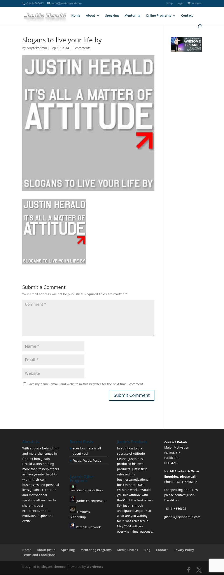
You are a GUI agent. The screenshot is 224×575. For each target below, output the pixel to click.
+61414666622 (34, 3)
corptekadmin (37, 48)
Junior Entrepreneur (90, 501)
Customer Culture (89, 490)
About (90, 15)
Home (75, 15)
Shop (169, 3)
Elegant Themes (53, 567)
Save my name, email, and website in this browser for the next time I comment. (86, 384)
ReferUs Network (88, 527)
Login (180, 3)
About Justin (46, 550)
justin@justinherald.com (182, 517)
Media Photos (127, 550)
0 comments (82, 48)
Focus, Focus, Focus (87, 460)
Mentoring (132, 15)
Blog (147, 550)
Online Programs (158, 15)
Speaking (112, 15)
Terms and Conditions (38, 555)
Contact (187, 15)
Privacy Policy (183, 550)
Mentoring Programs (96, 550)
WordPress (95, 567)
